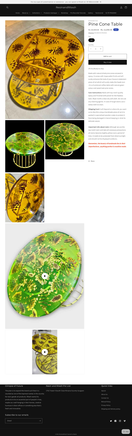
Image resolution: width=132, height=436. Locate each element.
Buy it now (108, 62)
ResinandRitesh (63, 434)
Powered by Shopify (72, 434)
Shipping (91, 33)
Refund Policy (106, 402)
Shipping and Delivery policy (110, 409)
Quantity (91, 45)
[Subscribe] (40, 420)
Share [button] (93, 161)
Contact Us (105, 398)
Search (103, 391)
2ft (92, 40)
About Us (104, 394)
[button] (7, 7)
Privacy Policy (105, 405)
